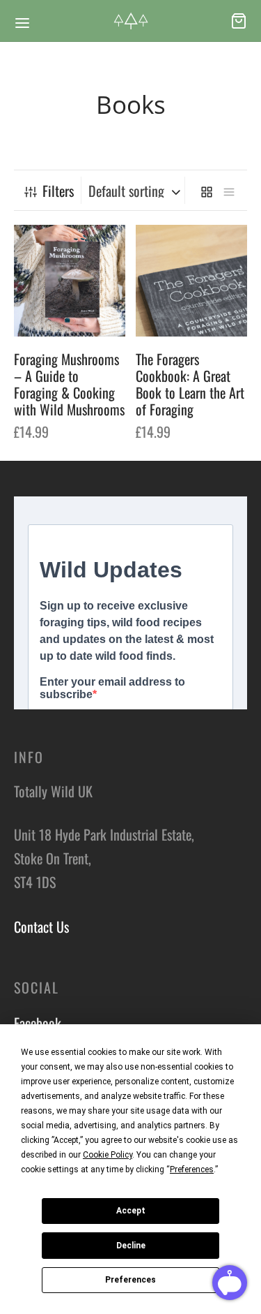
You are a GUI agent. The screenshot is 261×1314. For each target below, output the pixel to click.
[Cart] (238, 21)
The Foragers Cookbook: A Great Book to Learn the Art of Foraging (190, 384)
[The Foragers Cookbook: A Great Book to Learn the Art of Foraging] (191, 281)
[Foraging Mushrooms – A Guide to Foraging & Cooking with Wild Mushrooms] (69, 281)
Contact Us (41, 926)
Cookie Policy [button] (107, 1155)
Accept (130, 1211)
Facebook (37, 1022)
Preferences (130, 1280)
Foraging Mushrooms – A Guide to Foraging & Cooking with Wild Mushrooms (69, 384)
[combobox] (134, 190)
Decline (130, 1245)
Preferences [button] (192, 1169)
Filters (58, 190)
